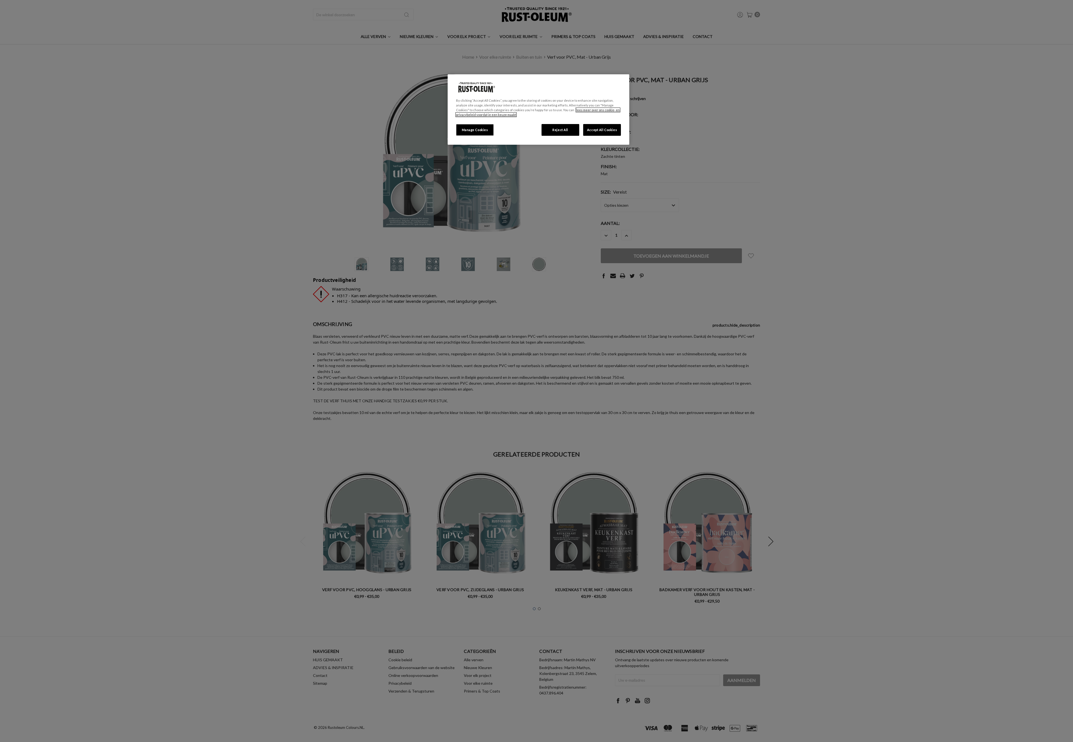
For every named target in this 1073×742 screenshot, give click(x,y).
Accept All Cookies (602, 130)
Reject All (560, 130)
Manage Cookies (475, 130)
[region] (538, 109)
